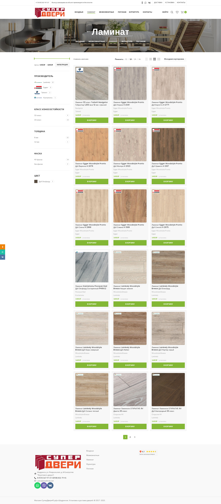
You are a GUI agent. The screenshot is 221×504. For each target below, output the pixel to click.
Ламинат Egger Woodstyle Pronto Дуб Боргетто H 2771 (167, 103)
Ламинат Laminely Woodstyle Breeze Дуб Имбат (126, 348)
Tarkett (78, 111)
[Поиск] (172, 12)
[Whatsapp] (37, 485)
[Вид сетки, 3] (154, 59)
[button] (91, 120)
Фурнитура (90, 464)
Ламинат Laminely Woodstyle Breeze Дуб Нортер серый (165, 348)
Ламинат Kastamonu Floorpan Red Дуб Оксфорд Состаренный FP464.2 (91, 287)
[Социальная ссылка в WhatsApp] (145, 3)
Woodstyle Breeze (120, 292)
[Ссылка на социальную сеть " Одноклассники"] (142, 3)
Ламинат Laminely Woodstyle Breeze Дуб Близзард (165, 287)
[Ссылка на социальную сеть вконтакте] (149, 3)
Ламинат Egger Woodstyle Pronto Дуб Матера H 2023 (128, 164)
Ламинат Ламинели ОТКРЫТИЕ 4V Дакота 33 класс (128, 409)
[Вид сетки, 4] (158, 59)
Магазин (85, 59)
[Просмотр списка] (146, 59)
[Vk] (50, 485)
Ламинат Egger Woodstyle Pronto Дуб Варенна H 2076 (90, 164)
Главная (76, 59)
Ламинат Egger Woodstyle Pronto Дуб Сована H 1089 (128, 226)
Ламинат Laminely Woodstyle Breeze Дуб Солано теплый (88, 409)
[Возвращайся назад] (88, 31)
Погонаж (89, 468)
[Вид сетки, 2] (150, 59)
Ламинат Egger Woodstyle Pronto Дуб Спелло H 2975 (167, 226)
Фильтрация (62, 65)
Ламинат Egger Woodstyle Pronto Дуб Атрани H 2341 (128, 103)
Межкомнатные (92, 455)
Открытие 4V (118, 414)
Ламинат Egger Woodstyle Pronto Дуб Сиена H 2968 (90, 226)
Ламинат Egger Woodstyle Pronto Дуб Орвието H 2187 (167, 164)
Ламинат (90, 459)
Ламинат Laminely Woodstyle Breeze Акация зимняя (126, 287)
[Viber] (44, 485)
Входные (90, 451)
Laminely (116, 295)
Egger (115, 111)
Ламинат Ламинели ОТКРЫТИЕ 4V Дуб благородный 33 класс (166, 409)
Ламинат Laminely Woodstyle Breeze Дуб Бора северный (88, 348)
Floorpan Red (80, 292)
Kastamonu (79, 295)
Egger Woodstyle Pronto (122, 108)
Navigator (79, 108)
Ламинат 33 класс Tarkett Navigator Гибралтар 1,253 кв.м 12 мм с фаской (91, 103)
